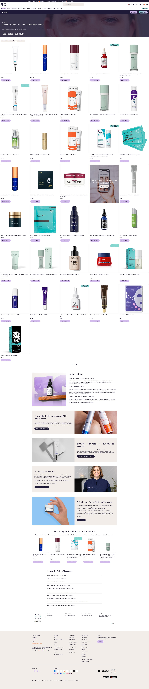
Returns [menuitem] (83, 652)
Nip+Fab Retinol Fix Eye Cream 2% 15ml (39, 314)
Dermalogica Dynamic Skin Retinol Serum (69, 74)
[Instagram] (35, 670)
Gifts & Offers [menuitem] (71, 637)
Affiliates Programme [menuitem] (58, 649)
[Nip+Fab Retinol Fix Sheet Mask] (134, 298)
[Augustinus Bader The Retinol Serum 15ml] (15, 179)
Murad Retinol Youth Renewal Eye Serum (10, 154)
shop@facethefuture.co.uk (37, 643)
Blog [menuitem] (55, 644)
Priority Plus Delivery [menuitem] (86, 651)
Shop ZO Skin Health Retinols (85, 456)
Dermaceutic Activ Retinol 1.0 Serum (68, 114)
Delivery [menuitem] (83, 649)
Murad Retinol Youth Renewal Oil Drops (128, 235)
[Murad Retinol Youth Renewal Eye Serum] (15, 138)
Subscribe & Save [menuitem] (72, 644)
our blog (75, 400)
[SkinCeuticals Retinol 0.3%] (15, 57)
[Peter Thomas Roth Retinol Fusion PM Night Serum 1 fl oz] (104, 219)
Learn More (81, 520)
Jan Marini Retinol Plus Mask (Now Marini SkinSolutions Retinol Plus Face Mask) (14, 275)
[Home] (99, 671)
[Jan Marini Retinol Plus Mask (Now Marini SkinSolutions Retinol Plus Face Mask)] (15, 258)
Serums (16, 33)
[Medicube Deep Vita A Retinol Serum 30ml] (104, 298)
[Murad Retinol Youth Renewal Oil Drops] (134, 219)
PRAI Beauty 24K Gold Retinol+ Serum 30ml (40, 154)
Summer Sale (145, 8)
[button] (45, 617)
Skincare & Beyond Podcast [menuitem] (87, 659)
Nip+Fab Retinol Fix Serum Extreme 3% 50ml (10, 314)
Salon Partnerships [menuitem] (57, 646)
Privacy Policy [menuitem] (71, 649)
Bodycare (39, 8)
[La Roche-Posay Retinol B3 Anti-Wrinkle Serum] (104, 57)
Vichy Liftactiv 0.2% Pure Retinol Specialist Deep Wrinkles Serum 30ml (74, 315)
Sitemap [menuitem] (70, 651)
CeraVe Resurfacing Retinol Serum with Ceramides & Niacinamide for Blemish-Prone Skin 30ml (101, 155)
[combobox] (73, 4)
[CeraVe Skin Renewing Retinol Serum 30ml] (134, 98)
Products (133, 12)
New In (54, 8)
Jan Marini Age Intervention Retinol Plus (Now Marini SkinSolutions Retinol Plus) (131, 74)
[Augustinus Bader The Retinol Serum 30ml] (44, 57)
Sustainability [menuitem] (56, 652)
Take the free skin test (42, 487)
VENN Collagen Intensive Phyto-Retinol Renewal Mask (42, 195)
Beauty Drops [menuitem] (84, 642)
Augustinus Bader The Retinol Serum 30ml (39, 74)
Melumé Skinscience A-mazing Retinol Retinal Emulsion (72, 235)
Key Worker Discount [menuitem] (73, 642)
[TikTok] (37, 670)
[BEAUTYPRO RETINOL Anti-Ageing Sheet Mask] (44, 219)
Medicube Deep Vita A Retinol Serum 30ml (99, 314)
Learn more (143, 12)
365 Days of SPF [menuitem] (85, 647)
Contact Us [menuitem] (84, 656)
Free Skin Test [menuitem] (84, 637)
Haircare (28, 8)
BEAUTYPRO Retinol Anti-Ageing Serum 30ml (130, 274)
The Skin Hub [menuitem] (84, 644)
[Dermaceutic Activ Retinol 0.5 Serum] (74, 138)
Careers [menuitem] (55, 642)
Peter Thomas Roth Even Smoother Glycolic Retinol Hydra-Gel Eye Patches (74, 196)
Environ (4, 33)
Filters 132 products (7, 40)
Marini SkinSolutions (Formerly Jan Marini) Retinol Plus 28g (102, 114)
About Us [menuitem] (55, 637)
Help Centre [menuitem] (84, 654)
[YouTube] (40, 670)
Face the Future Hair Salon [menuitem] (59, 647)
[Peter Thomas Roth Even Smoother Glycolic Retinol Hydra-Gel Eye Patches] (74, 179)
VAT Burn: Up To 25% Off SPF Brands (14, 8)
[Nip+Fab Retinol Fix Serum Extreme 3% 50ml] (15, 298)
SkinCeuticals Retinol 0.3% (6, 74)
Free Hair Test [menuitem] (84, 639)
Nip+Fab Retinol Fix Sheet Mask (127, 314)
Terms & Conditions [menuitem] (72, 647)
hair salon (46, 650)
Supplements (33, 8)
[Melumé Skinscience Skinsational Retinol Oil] (74, 258)
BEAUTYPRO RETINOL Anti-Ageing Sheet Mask (40, 235)
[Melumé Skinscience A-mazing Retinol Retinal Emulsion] (74, 219)
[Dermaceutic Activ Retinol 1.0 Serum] (74, 98)
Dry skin (21, 33)
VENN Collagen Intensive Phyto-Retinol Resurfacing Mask (13, 235)
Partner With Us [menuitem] (57, 641)
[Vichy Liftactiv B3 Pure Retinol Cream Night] (104, 258)
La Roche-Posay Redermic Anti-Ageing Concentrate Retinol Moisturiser (14, 115)
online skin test (111, 400)
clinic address (40, 650)
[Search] (64, 4)
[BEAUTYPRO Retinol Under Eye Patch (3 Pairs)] (134, 138)
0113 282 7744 (34, 639)
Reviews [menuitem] (55, 651)
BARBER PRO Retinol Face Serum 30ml (9, 355)
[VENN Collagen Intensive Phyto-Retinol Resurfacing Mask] (15, 219)
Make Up (44, 8)
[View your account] (133, 4)
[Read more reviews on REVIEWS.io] (37, 621)
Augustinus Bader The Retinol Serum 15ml (10, 195)
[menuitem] (33, 671)
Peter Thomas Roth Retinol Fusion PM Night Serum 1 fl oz (102, 235)
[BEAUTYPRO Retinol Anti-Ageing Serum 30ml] (134, 258)
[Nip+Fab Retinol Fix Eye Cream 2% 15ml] (44, 298)
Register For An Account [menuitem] (58, 639)
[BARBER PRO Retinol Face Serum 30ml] (15, 339)
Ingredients (49, 8)
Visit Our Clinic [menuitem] (84, 657)
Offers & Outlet (60, 8)
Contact (96, 399)
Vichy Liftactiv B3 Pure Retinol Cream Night (99, 274)
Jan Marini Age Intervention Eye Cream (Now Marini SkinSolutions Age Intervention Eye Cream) (107, 556)
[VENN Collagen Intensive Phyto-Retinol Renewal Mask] (44, 179)
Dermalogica (10, 33)
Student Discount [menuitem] (72, 639)
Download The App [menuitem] (72, 641)
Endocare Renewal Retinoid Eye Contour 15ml (130, 195)
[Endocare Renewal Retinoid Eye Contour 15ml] (134, 179)
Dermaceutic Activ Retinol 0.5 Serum (68, 154)
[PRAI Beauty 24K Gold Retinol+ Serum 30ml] (44, 138)
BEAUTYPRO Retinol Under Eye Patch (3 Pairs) (130, 154)
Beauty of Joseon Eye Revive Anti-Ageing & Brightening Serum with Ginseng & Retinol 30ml (44, 115)
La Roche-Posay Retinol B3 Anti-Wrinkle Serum (100, 74)
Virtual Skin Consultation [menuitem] (86, 641)
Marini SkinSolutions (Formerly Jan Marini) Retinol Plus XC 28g (43, 274)
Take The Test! (104, 186)
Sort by (20, 40)
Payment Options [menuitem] (72, 646)
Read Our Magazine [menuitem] (85, 661)
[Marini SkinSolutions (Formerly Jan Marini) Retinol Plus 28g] (104, 98)
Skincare (24, 8)
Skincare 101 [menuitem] (84, 646)
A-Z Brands (3, 8)
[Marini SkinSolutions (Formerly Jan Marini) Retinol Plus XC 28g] (44, 258)
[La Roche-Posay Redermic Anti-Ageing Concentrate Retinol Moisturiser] (15, 98)
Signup (100, 641)
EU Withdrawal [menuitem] (72, 652)
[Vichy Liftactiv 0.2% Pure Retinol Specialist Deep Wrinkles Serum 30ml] (74, 298)
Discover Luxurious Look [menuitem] (58, 654)
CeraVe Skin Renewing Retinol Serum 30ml (129, 114)
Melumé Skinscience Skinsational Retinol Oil (69, 274)
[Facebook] (33, 670)
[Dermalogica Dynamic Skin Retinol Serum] (74, 57)
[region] (80, 617)
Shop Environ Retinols (42, 428)
